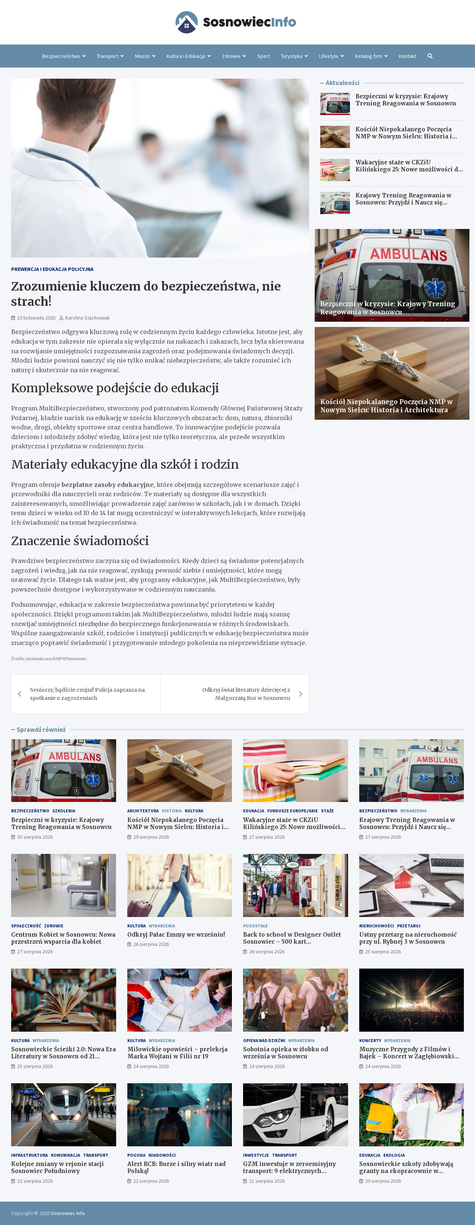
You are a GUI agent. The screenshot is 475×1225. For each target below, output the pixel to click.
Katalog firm (368, 56)
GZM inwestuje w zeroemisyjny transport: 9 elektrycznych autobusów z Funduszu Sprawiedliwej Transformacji (289, 1174)
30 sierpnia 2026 (35, 836)
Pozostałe (255, 925)
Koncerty (370, 1040)
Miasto (142, 56)
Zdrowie (231, 56)
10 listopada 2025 (36, 317)
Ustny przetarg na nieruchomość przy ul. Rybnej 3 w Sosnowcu (408, 938)
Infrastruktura (29, 1155)
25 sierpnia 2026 (383, 951)
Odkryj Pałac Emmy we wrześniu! (176, 934)
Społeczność (26, 925)
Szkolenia (63, 810)
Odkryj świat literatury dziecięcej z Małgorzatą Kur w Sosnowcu (246, 694)
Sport (263, 56)
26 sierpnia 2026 (151, 944)
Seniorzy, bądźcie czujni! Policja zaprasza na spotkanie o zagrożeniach (87, 694)
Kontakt (407, 56)
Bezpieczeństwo (61, 56)
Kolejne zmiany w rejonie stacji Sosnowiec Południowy (57, 1167)
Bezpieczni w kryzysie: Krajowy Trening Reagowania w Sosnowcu (406, 100)
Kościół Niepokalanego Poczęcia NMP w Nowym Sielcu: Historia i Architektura (404, 136)
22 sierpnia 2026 (35, 1180)
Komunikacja (65, 1155)
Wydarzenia (413, 810)
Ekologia (394, 1155)
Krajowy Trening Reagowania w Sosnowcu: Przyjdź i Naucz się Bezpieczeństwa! (403, 202)
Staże (327, 810)
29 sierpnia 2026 (151, 836)
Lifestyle (328, 56)
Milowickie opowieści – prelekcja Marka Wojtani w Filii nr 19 (177, 1053)
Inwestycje (256, 1155)
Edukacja (253, 810)
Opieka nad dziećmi (264, 1040)
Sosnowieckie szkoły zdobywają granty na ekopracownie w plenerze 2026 (406, 1171)
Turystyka (291, 56)
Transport (107, 56)
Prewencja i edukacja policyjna (52, 269)
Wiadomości (162, 1155)
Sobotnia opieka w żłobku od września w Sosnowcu (285, 1053)
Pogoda (136, 1155)
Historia (172, 810)
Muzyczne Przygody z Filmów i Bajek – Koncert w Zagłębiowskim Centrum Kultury (409, 1056)
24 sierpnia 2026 (151, 1066)
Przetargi (408, 925)
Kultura (194, 810)
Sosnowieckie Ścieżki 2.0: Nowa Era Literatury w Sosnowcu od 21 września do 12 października (63, 1056)
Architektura (143, 810)
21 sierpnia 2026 (267, 1180)
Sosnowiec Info (68, 1213)
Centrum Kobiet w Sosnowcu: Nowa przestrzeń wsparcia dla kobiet (63, 938)
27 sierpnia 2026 (267, 836)
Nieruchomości (376, 925)
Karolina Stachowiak (87, 317)
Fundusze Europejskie (292, 810)
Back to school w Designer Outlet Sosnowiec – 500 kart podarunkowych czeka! (292, 942)
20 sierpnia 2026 (383, 1180)
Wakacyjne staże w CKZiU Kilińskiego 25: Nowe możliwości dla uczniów (409, 169)
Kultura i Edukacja (186, 56)
